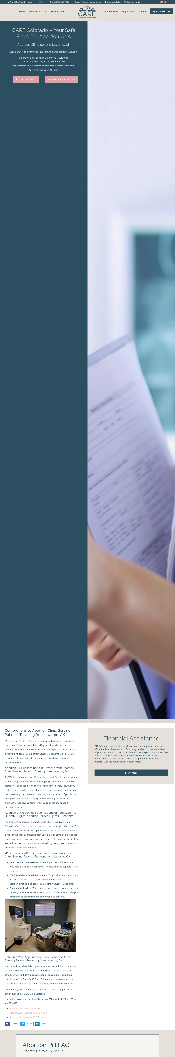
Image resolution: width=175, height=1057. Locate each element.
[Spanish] (165, 1)
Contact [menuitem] (143, 11)
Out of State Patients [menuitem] (54, 11)
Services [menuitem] (33, 11)
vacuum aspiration (30, 826)
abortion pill (48, 777)
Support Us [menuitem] (127, 11)
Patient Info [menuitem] (111, 11)
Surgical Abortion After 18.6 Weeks (27, 1017)
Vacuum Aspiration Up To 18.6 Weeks (28, 1012)
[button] (12, 1024)
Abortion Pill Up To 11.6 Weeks (25, 1008)
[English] (161, 1)
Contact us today (59, 970)
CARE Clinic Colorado (27, 741)
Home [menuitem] (22, 11)
